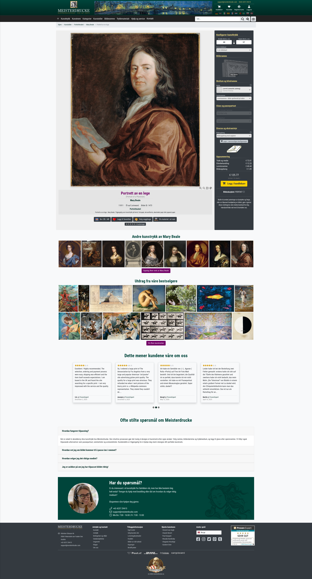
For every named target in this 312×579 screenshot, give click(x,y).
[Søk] (242, 18)
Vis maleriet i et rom (166, 219)
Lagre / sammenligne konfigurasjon (235, 141)
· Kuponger (130, 545)
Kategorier (87, 19)
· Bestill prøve (131, 548)
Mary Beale (90, 25)
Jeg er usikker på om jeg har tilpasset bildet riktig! (85, 466)
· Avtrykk (95, 533)
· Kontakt (95, 530)
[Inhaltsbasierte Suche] (247, 18)
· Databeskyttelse (98, 539)
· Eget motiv (131, 530)
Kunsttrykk (65, 19)
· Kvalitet (130, 539)
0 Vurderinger (140, 224)
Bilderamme (109, 19)
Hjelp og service (138, 19)
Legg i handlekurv (235, 183)
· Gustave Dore (166, 545)
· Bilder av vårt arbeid (134, 542)
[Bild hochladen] (253, 18)
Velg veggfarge (144, 219)
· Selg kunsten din (133, 533)
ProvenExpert (86, 397)
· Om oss (95, 548)
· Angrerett (96, 542)
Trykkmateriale (123, 19)
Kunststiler (97, 19)
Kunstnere (76, 19)
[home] (58, 18)
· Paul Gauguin (166, 536)
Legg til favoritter (123, 219)
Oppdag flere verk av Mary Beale (156, 270)
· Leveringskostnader (134, 536)
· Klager (95, 545)
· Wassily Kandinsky (168, 539)
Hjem (60, 25)
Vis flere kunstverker (156, 343)
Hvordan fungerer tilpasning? (75, 431)
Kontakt (150, 18)
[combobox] (234, 50)
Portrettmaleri (79, 25)
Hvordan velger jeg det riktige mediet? (79, 458)
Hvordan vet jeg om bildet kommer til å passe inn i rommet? (89, 450)
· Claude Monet (167, 533)
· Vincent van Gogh (168, 530)
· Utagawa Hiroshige (168, 542)
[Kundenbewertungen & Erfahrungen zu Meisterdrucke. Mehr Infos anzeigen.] (243, 535)
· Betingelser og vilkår (100, 536)
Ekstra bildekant (221, 47)
